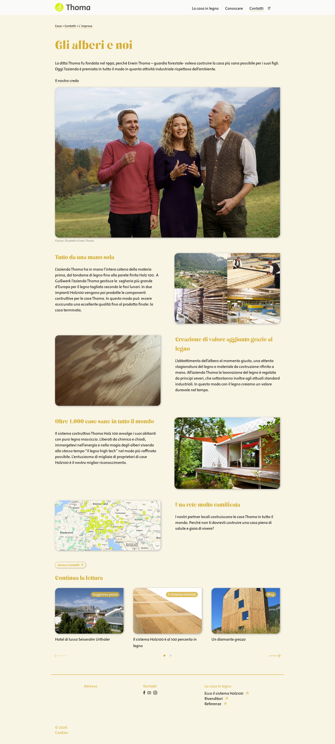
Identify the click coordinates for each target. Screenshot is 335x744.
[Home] (72, 7)
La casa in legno (205, 8)
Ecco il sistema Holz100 (224, 693)
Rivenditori (214, 698)
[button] (164, 656)
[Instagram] (155, 693)
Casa (58, 26)
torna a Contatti (68, 565)
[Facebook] (144, 693)
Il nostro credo (67, 80)
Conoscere (234, 8)
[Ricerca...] (276, 7)
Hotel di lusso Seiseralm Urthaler (82, 639)
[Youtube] (149, 693)
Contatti (256, 8)
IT (269, 8)
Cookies (61, 732)
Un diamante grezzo (229, 639)
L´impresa (85, 26)
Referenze (213, 703)
